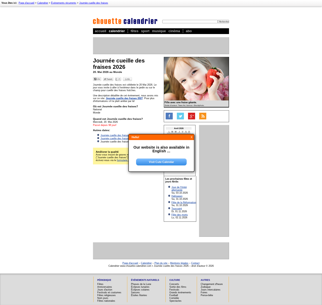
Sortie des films (177, 286)
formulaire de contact (128, 160)
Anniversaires (104, 286)
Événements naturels (145, 280)
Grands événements (180, 292)
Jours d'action (104, 289)
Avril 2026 (179, 128)
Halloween (176, 196)
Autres (205, 280)
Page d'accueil (26, 2)
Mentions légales (179, 263)
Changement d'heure (212, 284)
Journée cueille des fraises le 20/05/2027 (122, 135)
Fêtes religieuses (106, 295)
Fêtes (134, 31)
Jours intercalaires (210, 289)
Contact (195, 263)
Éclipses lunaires (140, 286)
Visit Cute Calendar (161, 161)
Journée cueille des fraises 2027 (124, 98)
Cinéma (174, 31)
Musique (159, 31)
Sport (145, 31)
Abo (189, 31)
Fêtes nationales (106, 300)
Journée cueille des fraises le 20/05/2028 (122, 138)
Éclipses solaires (140, 289)
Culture (174, 280)
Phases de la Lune (141, 284)
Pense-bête (207, 295)
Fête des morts (179, 214)
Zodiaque (206, 286)
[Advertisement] (161, 45)
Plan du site (160, 263)
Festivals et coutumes (109, 292)
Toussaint (176, 208)
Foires (204, 292)
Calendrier (117, 31)
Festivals (174, 289)
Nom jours (102, 298)
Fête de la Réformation (183, 202)
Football (173, 295)
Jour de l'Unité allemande (179, 188)
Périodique (104, 280)
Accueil (100, 31)
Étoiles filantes (139, 295)
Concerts (174, 284)
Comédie (174, 298)
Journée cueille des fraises (93, 2)
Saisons (135, 292)
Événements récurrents (63, 2)
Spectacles (175, 300)
